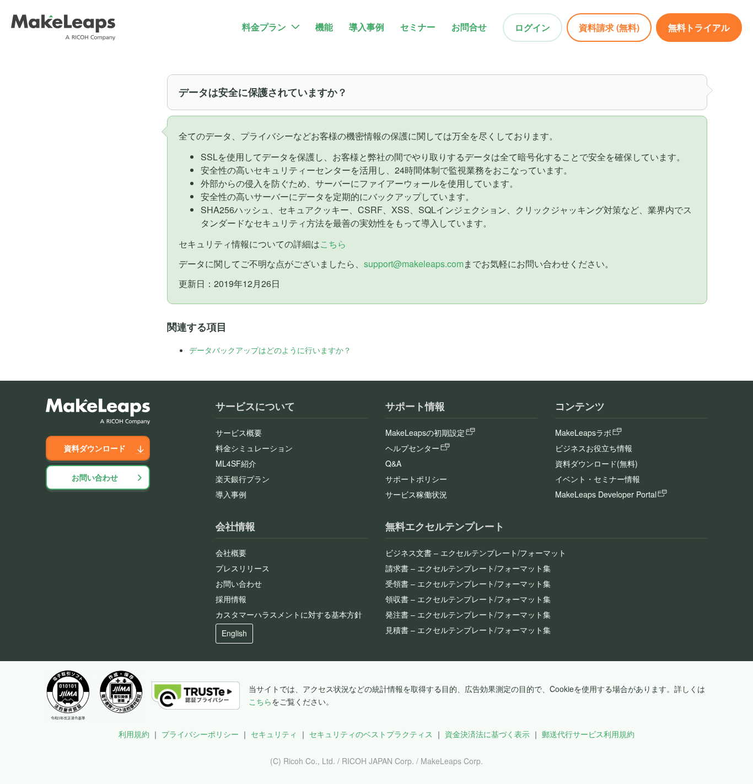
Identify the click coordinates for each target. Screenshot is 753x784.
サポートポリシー (416, 478)
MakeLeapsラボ (583, 432)
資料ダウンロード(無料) (596, 463)
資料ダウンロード (95, 447)
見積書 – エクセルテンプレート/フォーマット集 (468, 629)
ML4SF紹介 (236, 463)
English (234, 633)
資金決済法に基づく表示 (487, 733)
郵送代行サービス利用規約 (588, 733)
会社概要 (231, 552)
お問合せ (469, 26)
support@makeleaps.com (414, 263)
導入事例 (366, 26)
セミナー (417, 26)
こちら (333, 243)
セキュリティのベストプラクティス (371, 733)
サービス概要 (239, 432)
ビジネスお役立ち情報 (593, 447)
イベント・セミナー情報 (597, 478)
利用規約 (134, 733)
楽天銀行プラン (243, 478)
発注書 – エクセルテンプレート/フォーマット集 (468, 614)
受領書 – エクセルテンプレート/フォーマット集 (468, 583)
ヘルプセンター (412, 447)
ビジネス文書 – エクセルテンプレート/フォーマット (475, 552)
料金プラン (264, 26)
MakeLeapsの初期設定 (425, 432)
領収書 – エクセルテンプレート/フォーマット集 (468, 598)
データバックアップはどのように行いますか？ (270, 349)
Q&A (393, 463)
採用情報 (231, 598)
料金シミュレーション (254, 447)
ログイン (532, 27)
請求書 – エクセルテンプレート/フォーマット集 (468, 568)
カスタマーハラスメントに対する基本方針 (289, 614)
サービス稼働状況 (416, 494)
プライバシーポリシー (200, 733)
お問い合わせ (95, 477)
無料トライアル (699, 27)
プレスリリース (243, 568)
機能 (324, 26)
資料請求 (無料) (609, 27)
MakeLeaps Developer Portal (606, 494)
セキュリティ (274, 733)
